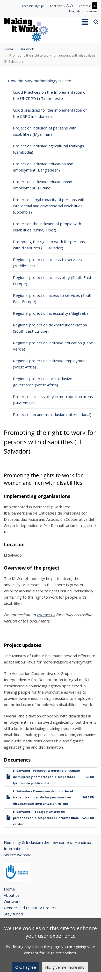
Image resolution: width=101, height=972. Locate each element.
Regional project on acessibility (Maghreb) (50, 313)
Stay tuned (13, 913)
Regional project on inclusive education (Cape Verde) (53, 346)
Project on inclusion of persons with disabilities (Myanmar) (44, 131)
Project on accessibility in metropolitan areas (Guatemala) (53, 399)
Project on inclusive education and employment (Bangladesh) (43, 167)
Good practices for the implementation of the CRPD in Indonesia (50, 113)
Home (8, 49)
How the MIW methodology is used (39, 80)
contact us (46, 614)
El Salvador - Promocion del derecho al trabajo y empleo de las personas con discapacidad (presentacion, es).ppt (43, 797)
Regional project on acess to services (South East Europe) (52, 298)
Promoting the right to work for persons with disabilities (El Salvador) (49, 244)
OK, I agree (25, 967)
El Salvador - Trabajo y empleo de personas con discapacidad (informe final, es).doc (46, 818)
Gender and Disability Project (30, 907)
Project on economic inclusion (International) (52, 414)
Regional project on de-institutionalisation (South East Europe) (50, 328)
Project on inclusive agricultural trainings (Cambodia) (48, 149)
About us (12, 895)
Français (91, 11)
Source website (18, 854)
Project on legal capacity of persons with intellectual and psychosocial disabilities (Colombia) (49, 206)
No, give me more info (65, 967)
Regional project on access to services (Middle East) (47, 262)
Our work (26, 49)
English (74, 11)
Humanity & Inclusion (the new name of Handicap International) (47, 845)
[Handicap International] (17, 872)
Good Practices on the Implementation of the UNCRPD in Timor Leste (50, 95)
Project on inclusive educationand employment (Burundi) (42, 184)
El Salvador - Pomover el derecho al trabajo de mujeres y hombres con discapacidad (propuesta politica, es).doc (46, 777)
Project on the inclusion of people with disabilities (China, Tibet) (47, 226)
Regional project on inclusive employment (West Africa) (50, 363)
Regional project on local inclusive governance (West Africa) (42, 381)
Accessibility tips (33, 6)
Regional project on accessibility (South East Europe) (52, 280)
